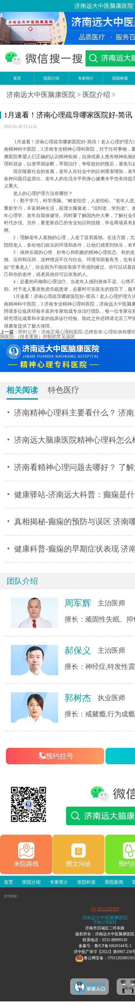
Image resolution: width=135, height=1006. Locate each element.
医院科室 (86, 882)
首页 (17, 78)
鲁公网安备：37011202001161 (109, 958)
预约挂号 (59, 756)
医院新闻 (114, 882)
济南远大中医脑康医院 (41, 95)
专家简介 (86, 78)
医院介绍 (51, 78)
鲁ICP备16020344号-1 (112, 946)
